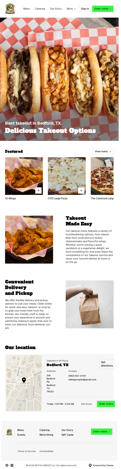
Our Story (56, 8)
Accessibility (47, 451)
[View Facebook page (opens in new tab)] (7, 465)
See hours (86, 404)
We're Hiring (46, 434)
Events (21, 434)
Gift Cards (67, 434)
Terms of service (26, 451)
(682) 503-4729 (77, 375)
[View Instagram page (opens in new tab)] (12, 465)
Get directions (107, 364)
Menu (26, 8)
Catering (40, 8)
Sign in (85, 8)
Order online (106, 404)
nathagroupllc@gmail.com (82, 379)
